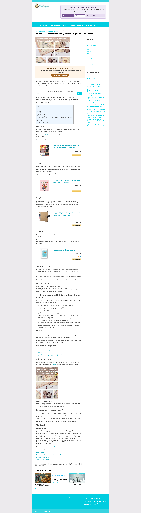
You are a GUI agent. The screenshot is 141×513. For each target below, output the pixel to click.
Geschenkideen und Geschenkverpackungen (96, 108)
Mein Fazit (39, 119)
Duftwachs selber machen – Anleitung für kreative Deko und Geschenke (42, 486)
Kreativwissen (73, 23)
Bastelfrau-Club (90, 25)
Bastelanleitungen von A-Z (41, 497)
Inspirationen (99, 115)
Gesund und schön (55, 25)
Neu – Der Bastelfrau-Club (93, 45)
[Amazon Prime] (79, 188)
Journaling (39, 112)
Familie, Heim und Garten (42, 25)
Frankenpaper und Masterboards (97, 97)
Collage (38, 109)
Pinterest (53, 364)
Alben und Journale (40, 459)
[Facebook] (99, 0)
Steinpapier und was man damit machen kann (48, 349)
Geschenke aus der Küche (95, 104)
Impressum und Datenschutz (76, 25)
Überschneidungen (41, 116)
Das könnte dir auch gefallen (43, 120)
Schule (88, 53)
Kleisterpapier (101, 117)
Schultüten (89, 51)
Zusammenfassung (41, 114)
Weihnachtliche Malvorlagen (75, 484)
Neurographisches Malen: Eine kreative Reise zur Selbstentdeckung (54, 354)
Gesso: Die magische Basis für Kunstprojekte (48, 355)
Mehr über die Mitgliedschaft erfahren (95, 15)
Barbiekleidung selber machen (94, 60)
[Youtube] (101, 0)
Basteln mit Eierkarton (93, 84)
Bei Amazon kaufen (76, 154)
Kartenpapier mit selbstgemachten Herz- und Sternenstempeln (59, 480)
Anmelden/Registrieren (92, 78)
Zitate (104, 125)
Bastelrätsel (90, 66)
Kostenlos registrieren (68, 15)
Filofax (88, 97)
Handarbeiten (50, 23)
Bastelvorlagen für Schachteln (94, 64)
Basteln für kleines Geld (92, 62)
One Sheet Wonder (91, 122)
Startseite (37, 30)
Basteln (42, 23)
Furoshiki (89, 98)
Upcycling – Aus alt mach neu (94, 58)
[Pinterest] (102, 0)
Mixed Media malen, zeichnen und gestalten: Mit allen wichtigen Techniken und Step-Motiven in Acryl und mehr (66, 147)
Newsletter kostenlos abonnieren (60, 75)
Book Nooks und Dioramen (93, 92)
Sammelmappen (91, 125)
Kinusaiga (89, 47)
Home (37, 23)
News (64, 25)
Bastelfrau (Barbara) (41, 452)
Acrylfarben (48, 134)
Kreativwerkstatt (62, 23)
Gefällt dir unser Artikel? (42, 122)
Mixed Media (40, 108)
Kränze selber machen (94, 119)
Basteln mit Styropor (93, 86)
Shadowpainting (42, 352)
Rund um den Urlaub (93, 124)
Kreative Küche (83, 23)
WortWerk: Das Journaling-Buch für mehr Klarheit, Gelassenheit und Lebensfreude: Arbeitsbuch (65, 249)
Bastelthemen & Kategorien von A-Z (67, 497)
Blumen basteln (92, 90)
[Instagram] (104, 0)
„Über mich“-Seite (54, 446)
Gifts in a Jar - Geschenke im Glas (96, 112)
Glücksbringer (90, 115)
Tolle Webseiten (99, 125)
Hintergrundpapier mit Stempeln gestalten (48, 350)
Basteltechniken (91, 88)
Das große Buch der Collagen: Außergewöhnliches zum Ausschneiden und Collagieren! (66, 181)
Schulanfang (90, 49)
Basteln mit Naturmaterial (93, 55)
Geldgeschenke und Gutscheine (93, 101)
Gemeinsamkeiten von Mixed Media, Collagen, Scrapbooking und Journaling (54, 117)
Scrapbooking (40, 111)
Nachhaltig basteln (99, 121)
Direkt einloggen (79, 15)
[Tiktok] (105, 0)
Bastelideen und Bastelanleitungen (43, 31)
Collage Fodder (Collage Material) (94, 94)
